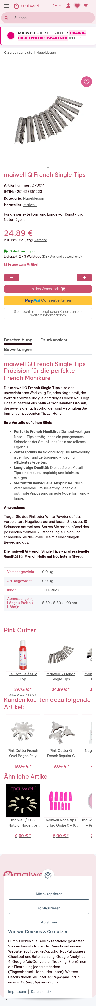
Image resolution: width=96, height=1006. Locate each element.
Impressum (17, 991)
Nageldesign (33, 198)
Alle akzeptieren (49, 894)
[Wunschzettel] (77, 6)
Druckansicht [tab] (54, 340)
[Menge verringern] (11, 277)
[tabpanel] (48, 120)
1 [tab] (48, 167)
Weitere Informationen (48, 315)
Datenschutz (41, 991)
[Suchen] (6, 17)
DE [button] (54, 5)
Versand (40, 240)
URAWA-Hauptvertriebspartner (52, 35)
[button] (68, 5)
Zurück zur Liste (19, 52)
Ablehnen (49, 922)
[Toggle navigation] (6, 6)
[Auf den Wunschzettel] (86, 81)
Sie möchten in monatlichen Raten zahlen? (48, 313)
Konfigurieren (49, 908)
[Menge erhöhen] (84, 277)
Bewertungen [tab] (18, 349)
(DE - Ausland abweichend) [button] (62, 256)
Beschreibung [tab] (18, 340)
